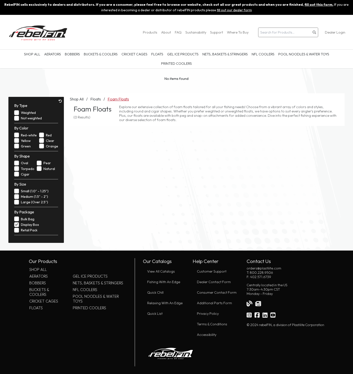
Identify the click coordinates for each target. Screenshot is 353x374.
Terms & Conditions (212, 324)
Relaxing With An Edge (165, 303)
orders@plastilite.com (264, 268)
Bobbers (72, 54)
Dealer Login (335, 32)
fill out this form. (318, 4)
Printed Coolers (176, 63)
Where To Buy (238, 32)
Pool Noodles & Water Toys (303, 54)
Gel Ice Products (183, 54)
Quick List (155, 313)
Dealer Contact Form (214, 282)
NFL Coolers (263, 54)
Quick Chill (155, 292)
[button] (314, 32)
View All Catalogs (161, 271)
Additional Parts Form (214, 303)
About (166, 32)
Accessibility (206, 335)
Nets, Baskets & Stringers (225, 54)
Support (216, 32)
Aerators (52, 54)
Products (150, 32)
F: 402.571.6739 (259, 277)
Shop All (32, 54)
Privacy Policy (208, 313)
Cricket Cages (134, 54)
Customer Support (211, 271)
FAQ (178, 32)
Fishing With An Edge (163, 282)
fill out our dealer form (234, 10)
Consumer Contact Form (217, 292)
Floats (157, 54)
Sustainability (195, 32)
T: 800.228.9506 (260, 272)
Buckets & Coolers (101, 54)
